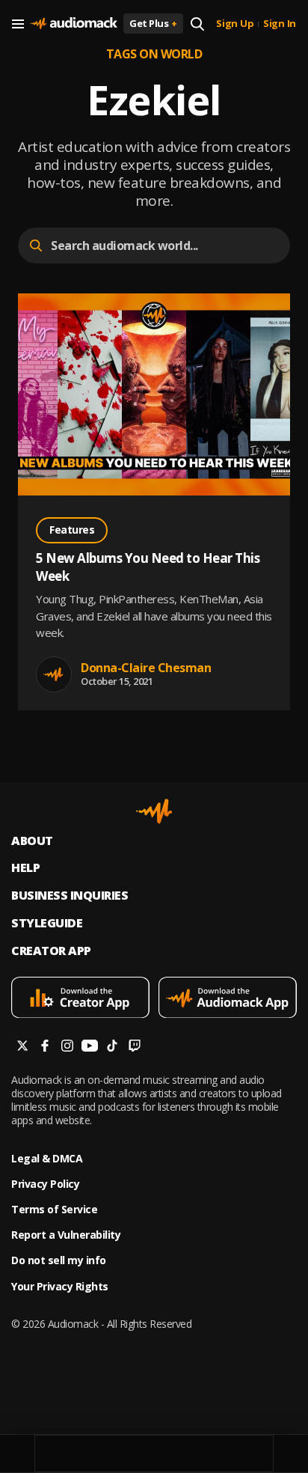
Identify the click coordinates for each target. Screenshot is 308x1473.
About (32, 841)
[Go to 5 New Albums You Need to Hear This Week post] (154, 396)
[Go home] (73, 23)
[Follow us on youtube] (89, 1047)
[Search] (197, 24)
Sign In (279, 24)
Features (71, 529)
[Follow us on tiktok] (112, 1047)
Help (25, 868)
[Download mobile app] (80, 999)
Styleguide (46, 923)
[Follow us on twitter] (22, 1047)
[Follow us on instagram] (67, 1047)
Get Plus (153, 23)
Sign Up (234, 24)
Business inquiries (69, 895)
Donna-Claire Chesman (146, 667)
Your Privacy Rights (59, 1286)
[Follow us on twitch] (134, 1047)
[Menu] (18, 23)
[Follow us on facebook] (45, 1047)
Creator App (51, 951)
